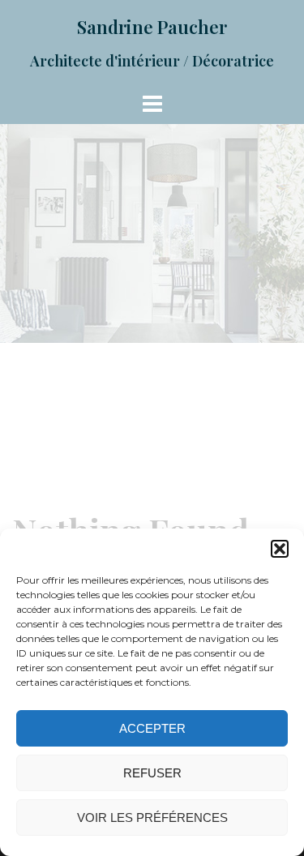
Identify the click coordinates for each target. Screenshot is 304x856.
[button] (280, 549)
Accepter (152, 728)
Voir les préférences (152, 817)
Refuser (152, 773)
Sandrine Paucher (152, 27)
